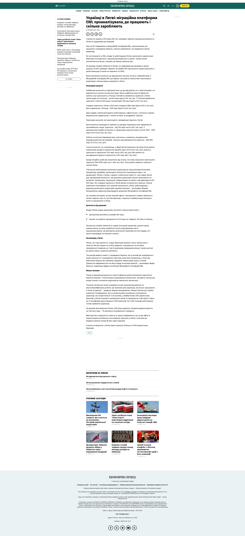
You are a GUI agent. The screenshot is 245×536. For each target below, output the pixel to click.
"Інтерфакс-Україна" (130, 492)
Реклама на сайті (83, 485)
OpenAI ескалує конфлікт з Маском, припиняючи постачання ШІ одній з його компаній (147, 449)
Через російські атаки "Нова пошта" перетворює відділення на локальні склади (122, 418)
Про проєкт (94, 485)
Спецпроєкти (134, 11)
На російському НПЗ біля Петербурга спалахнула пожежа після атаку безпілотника (67, 72)
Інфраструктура (104, 11)
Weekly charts (153, 11)
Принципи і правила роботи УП (157, 485)
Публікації (86, 11)
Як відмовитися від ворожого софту (101, 376)
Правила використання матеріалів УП (132, 485)
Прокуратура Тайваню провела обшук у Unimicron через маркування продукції (96, 448)
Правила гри (116, 11)
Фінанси (125, 11)
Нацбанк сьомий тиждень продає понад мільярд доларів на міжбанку (122, 448)
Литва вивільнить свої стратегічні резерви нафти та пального (112, 389)
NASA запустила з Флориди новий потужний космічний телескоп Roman (68, 52)
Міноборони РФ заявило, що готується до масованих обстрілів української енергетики (96, 420)
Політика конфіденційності (108, 485)
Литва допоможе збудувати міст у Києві (102, 383)
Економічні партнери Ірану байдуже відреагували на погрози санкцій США (147, 418)
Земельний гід (164, 11)
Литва (89, 333)
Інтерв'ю (143, 11)
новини (78, 11)
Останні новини (63, 19)
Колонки (94, 11)
